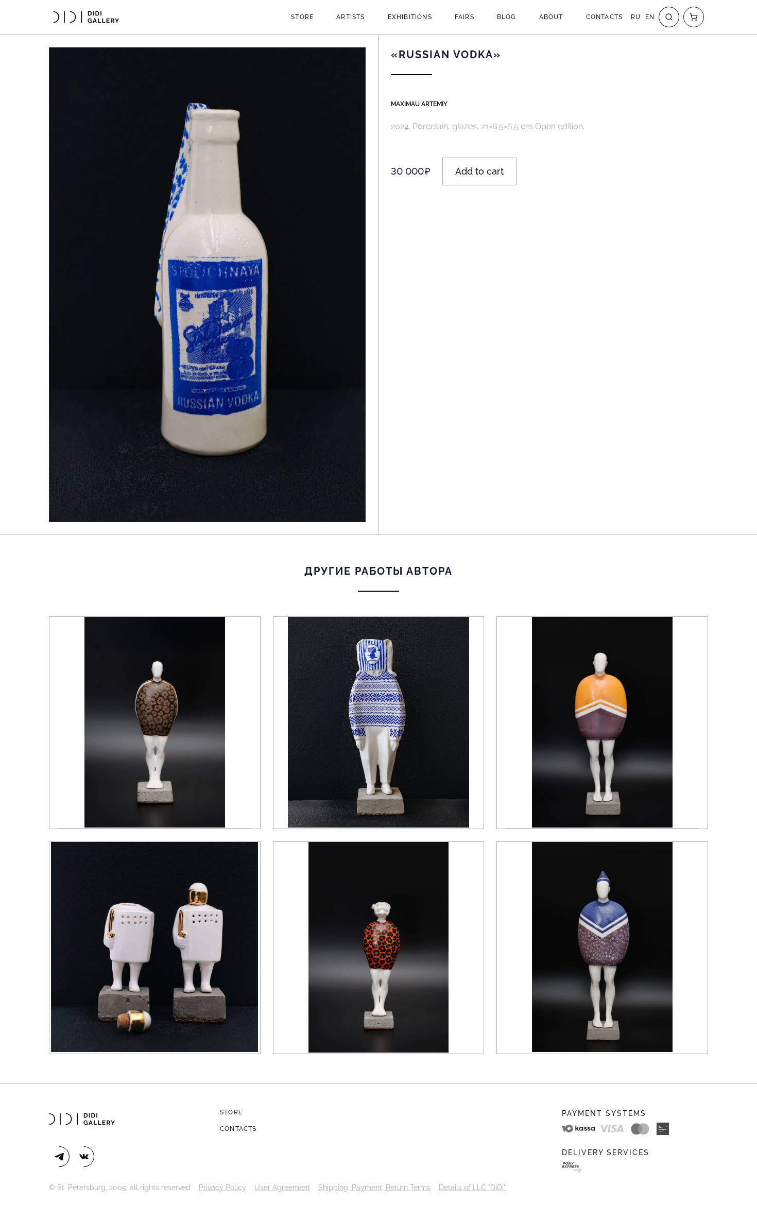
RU (636, 17)
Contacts (604, 17)
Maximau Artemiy (419, 104)
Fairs (464, 17)
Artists (350, 17)
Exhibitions (410, 17)
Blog (507, 17)
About (551, 17)
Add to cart (479, 171)
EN (650, 17)
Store (302, 17)
